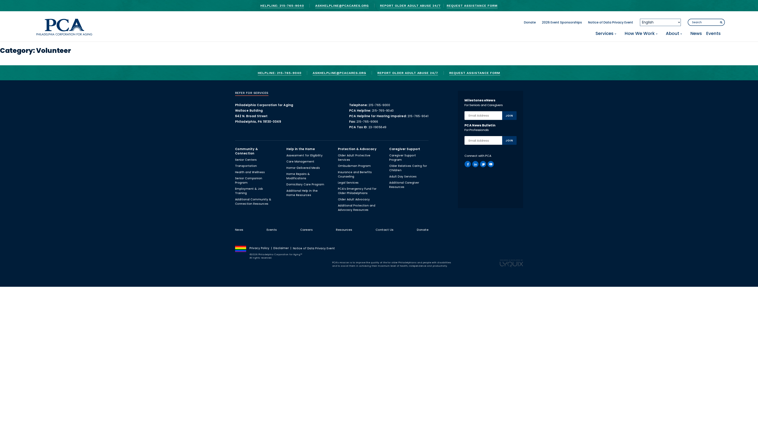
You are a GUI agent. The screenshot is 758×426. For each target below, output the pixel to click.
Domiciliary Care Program (305, 184)
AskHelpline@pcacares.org (342, 5)
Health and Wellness (250, 172)
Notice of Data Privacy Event (610, 22)
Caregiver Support (404, 149)
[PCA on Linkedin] (475, 164)
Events (713, 33)
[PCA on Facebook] (467, 164)
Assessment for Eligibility (304, 155)
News (696, 33)
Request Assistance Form (472, 5)
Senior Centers (246, 160)
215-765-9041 (418, 116)
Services (605, 33)
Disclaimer (281, 248)
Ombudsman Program (354, 166)
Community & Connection (246, 151)
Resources (344, 230)
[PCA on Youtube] (491, 164)
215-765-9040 (383, 110)
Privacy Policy (259, 248)
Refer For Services (251, 93)
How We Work (640, 33)
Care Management (300, 161)
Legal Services (348, 183)
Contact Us (385, 230)
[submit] (721, 22)
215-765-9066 (367, 122)
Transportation (246, 166)
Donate (530, 22)
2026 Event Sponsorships (562, 22)
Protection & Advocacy (357, 149)
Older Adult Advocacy (354, 199)
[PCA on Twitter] (483, 164)
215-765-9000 (379, 105)
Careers (306, 230)
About (672, 33)
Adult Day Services (403, 176)
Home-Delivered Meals (303, 168)
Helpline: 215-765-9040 (282, 5)
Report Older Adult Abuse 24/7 (410, 5)
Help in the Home (300, 149)
